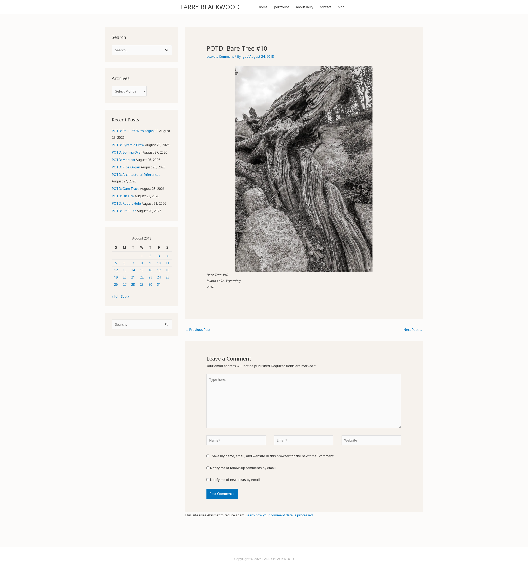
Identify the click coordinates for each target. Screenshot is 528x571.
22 (142, 277)
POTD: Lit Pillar (124, 211)
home (263, 7)
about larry (304, 7)
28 (133, 284)
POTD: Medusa (123, 159)
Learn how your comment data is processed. (279, 515)
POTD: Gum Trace (125, 188)
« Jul (115, 296)
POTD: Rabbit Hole (126, 203)
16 (150, 270)
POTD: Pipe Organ (126, 167)
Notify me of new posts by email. (235, 479)
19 (116, 277)
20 (124, 277)
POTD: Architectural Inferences (136, 174)
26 (116, 284)
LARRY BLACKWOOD (210, 7)
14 (133, 270)
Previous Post (197, 329)
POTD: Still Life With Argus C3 (135, 131)
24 (159, 277)
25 (167, 277)
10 (159, 263)
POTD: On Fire (123, 196)
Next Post (413, 329)
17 (159, 270)
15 (142, 270)
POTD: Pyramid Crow (128, 145)
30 (150, 284)
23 (150, 277)
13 (124, 270)
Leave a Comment (220, 56)
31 (159, 284)
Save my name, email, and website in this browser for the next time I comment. (273, 456)
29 (142, 284)
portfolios (281, 7)
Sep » (125, 296)
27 (124, 284)
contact (325, 7)
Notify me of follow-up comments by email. (243, 468)
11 (167, 263)
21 (133, 277)
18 (167, 270)
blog (341, 7)
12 (116, 270)
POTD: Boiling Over (127, 152)
